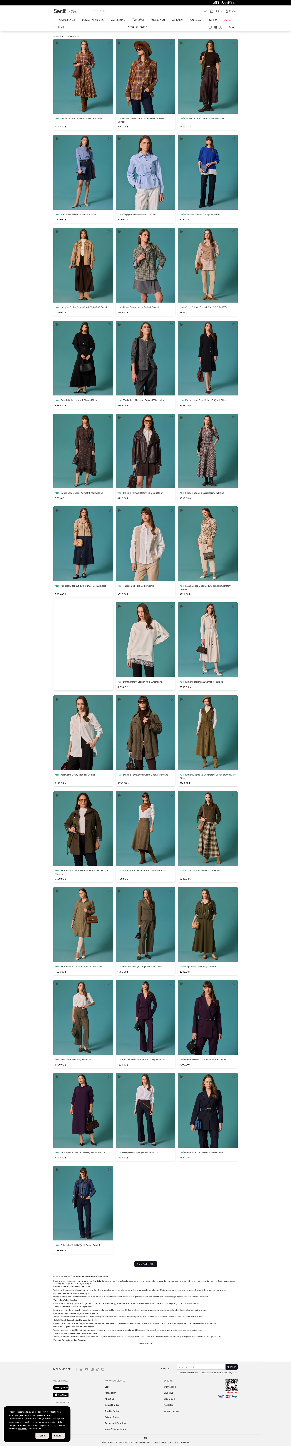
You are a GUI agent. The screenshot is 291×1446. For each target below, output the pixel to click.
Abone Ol (231, 1366)
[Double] (215, 27)
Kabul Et (58, 1435)
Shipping (168, 1392)
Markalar (177, 20)
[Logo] (64, 11)
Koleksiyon (158, 20)
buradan (22, 1428)
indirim (213, 20)
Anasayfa (58, 36)
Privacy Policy (112, 1417)
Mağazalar (110, 1392)
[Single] (210, 27)
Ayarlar (42, 1435)
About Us (109, 1398)
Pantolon (138, 19)
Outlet (228, 20)
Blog (107, 1386)
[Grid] (220, 27)
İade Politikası (171, 1411)
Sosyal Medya (112, 1404)
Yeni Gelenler (67, 20)
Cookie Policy (112, 1411)
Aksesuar (196, 20)
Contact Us (170, 1386)
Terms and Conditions (116, 1423)
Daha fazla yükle (145, 1264)
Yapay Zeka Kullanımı (115, 1429)
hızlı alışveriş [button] (83, 103)
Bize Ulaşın (170, 1398)
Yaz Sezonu (118, 20)
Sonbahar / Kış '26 (93, 20)
